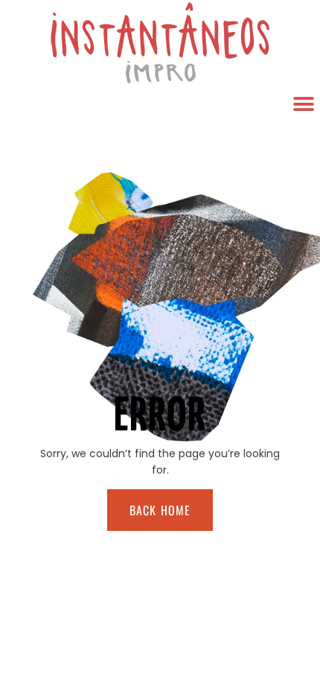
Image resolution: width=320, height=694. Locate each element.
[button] (303, 104)
